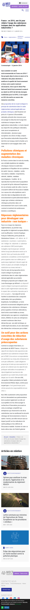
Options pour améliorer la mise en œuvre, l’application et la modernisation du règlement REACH (15, 481)
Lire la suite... (18, 604)
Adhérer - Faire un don (19, 6)
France (5, 37)
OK (2, 607)
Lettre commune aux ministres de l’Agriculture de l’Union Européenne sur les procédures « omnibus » (15, 518)
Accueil (6, 437)
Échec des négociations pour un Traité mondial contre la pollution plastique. (14, 553)
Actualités (12, 437)
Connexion (23, 3)
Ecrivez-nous (6, 589)
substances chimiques (20, 37)
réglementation (12, 37)
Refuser (7, 607)
